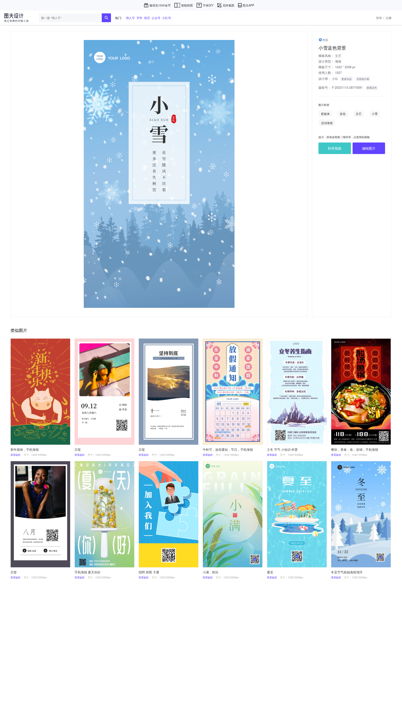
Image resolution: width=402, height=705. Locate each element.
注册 (389, 18)
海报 (338, 61)
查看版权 (15, 454)
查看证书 (372, 87)
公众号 (156, 17)
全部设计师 (363, 79)
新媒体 (325, 114)
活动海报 (327, 123)
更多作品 (346, 79)
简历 (147, 17)
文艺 (338, 55)
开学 (139, 17)
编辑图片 (368, 148)
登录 (380, 18)
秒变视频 (334, 148)
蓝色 (343, 114)
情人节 (130, 17)
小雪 (375, 114)
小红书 (166, 17)
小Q (335, 78)
